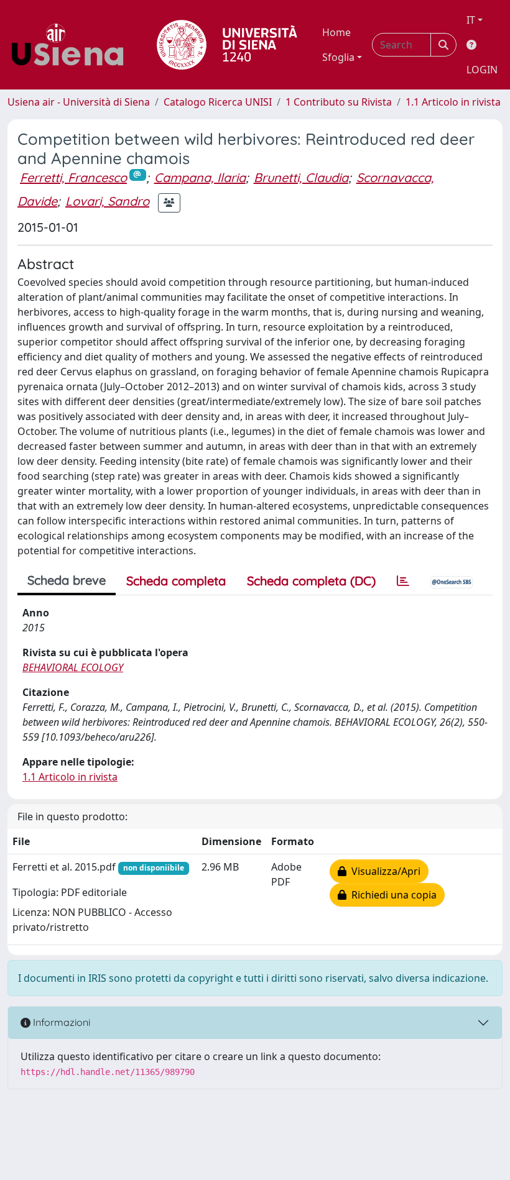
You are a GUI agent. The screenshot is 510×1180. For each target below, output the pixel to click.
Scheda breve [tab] (66, 580)
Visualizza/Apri (383, 871)
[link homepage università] (227, 44)
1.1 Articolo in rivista (453, 102)
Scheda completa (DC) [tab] (311, 580)
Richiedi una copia (391, 895)
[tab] (403, 581)
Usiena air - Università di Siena (78, 102)
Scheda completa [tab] (176, 580)
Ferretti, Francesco (73, 177)
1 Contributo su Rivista (338, 102)
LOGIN (482, 69)
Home (336, 32)
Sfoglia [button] (338, 57)
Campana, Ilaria (200, 177)
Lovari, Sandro (107, 201)
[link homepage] (72, 44)
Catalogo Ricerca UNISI (218, 102)
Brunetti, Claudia (301, 177)
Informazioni (60, 1022)
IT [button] (470, 20)
